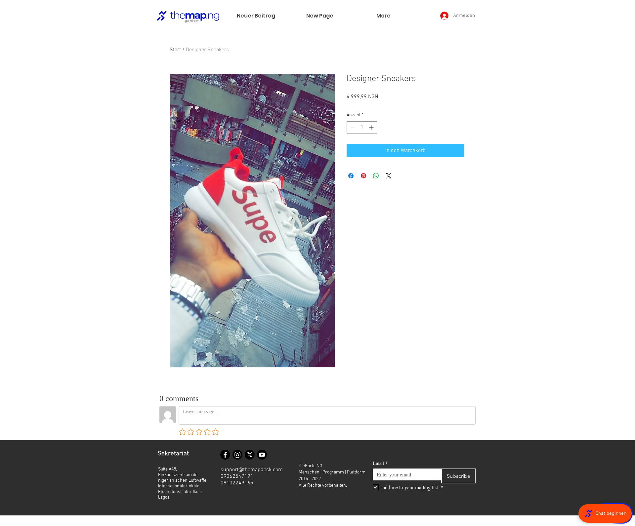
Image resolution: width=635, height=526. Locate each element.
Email (380, 463)
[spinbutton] (362, 127)
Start (175, 50)
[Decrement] (352, 127)
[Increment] (372, 127)
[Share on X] (389, 176)
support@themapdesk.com (252, 470)
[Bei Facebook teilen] (351, 176)
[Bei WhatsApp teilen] (376, 176)
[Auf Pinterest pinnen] (363, 176)
